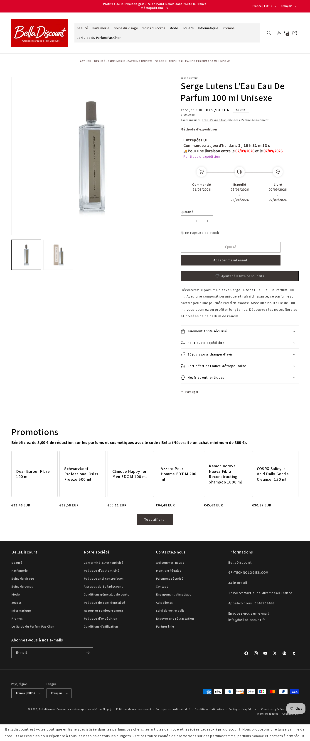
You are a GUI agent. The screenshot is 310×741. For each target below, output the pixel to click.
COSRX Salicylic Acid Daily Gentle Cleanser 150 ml (273, 474)
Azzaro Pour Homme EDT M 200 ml (179, 474)
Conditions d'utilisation (101, 626)
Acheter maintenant (230, 260)
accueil (86, 61)
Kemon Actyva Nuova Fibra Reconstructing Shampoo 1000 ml (225, 473)
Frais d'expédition (214, 120)
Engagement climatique (174, 594)
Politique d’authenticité (102, 570)
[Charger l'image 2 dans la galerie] (58, 255)
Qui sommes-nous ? (170, 563)
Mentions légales (168, 570)
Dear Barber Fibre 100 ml (33, 474)
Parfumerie (116, 61)
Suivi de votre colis (170, 610)
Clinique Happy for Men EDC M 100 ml (129, 474)
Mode (15, 594)
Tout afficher (155, 519)
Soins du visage (22, 578)
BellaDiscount (47, 709)
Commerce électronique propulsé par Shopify (84, 709)
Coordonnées (290, 713)
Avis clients (164, 602)
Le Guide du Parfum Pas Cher (32, 626)
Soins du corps (22, 586)
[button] (269, 33)
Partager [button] (192, 392)
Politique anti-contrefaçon (104, 578)
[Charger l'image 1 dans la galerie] (26, 255)
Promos (17, 618)
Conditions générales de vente (107, 594)
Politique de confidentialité (104, 602)
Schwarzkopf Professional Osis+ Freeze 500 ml (81, 474)
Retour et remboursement (103, 610)
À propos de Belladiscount (103, 586)
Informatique (21, 610)
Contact (162, 586)
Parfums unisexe (140, 61)
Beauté (100, 61)
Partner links (165, 626)
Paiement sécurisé (169, 578)
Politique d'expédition (201, 156)
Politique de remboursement (133, 709)
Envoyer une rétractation (175, 618)
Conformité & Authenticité (103, 563)
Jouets (16, 602)
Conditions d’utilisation (209, 709)
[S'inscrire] (88, 652)
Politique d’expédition (243, 709)
